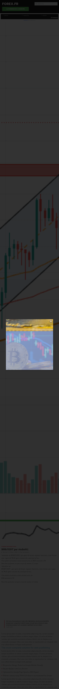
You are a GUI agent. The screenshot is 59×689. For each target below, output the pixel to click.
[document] (29, 344)
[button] (51, 321)
